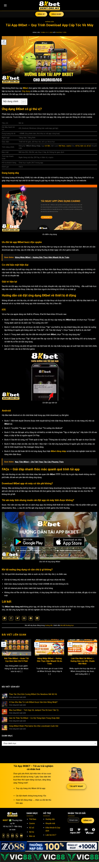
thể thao (62, 146)
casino (68, 146)
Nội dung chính (10, 101)
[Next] (94, 655)
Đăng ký (88, 820)
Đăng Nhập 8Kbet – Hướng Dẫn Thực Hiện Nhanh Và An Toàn (49, 661)
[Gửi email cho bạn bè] (24, 618)
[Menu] (5, 5)
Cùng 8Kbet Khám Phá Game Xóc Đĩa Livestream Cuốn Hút (33, 726)
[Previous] (5, 655)
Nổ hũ (31, 832)
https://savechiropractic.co (27, 791)
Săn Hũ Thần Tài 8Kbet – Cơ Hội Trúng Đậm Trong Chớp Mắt (34, 718)
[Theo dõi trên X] (8, 836)
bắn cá (83, 146)
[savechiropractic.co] (49, 5)
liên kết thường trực (67, 625)
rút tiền (47, 146)
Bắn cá (32, 836)
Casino (32, 823)
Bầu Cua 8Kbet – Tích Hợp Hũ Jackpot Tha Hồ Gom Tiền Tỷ (34, 710)
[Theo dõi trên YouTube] (21, 836)
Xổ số (31, 827)
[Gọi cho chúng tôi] (17, 836)
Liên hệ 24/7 (51, 835)
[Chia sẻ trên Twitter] (17, 618)
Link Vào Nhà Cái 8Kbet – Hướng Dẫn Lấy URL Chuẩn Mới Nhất (83, 661)
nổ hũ (77, 146)
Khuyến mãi (50, 823)
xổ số (89, 146)
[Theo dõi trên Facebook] (3, 836)
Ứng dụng (26, 91)
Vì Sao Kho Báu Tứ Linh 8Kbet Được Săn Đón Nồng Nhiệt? (33, 702)
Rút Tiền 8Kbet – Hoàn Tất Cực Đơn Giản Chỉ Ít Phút (16, 659)
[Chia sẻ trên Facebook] (11, 618)
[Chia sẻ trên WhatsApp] (4, 618)
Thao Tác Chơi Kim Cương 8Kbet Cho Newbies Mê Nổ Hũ (33, 694)
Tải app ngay (76, 786)
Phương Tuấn (61, 32)
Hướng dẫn (49, 22)
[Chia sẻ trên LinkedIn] (37, 618)
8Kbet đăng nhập (58, 451)
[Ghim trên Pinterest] (30, 618)
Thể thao (32, 819)
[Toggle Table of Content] (22, 102)
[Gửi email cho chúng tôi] (12, 836)
